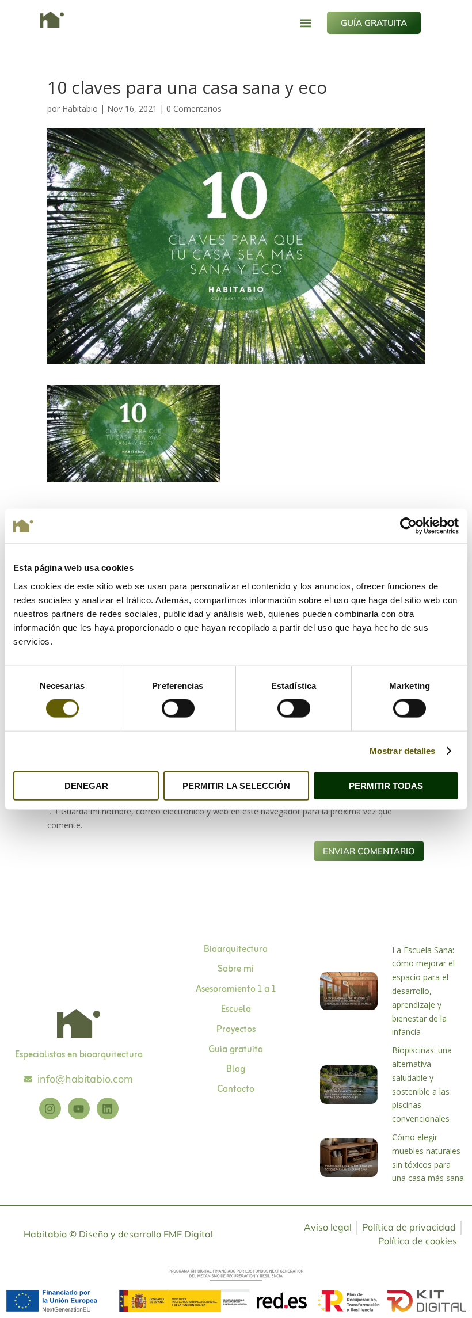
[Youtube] (79, 1108)
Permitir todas (386, 785)
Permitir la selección (236, 785)
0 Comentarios (194, 108)
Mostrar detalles (403, 751)
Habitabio (80, 108)
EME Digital (188, 1234)
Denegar (86, 785)
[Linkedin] (108, 1108)
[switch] (178, 708)
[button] (305, 22)
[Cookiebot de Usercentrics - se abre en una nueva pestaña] (408, 526)
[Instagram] (50, 1108)
